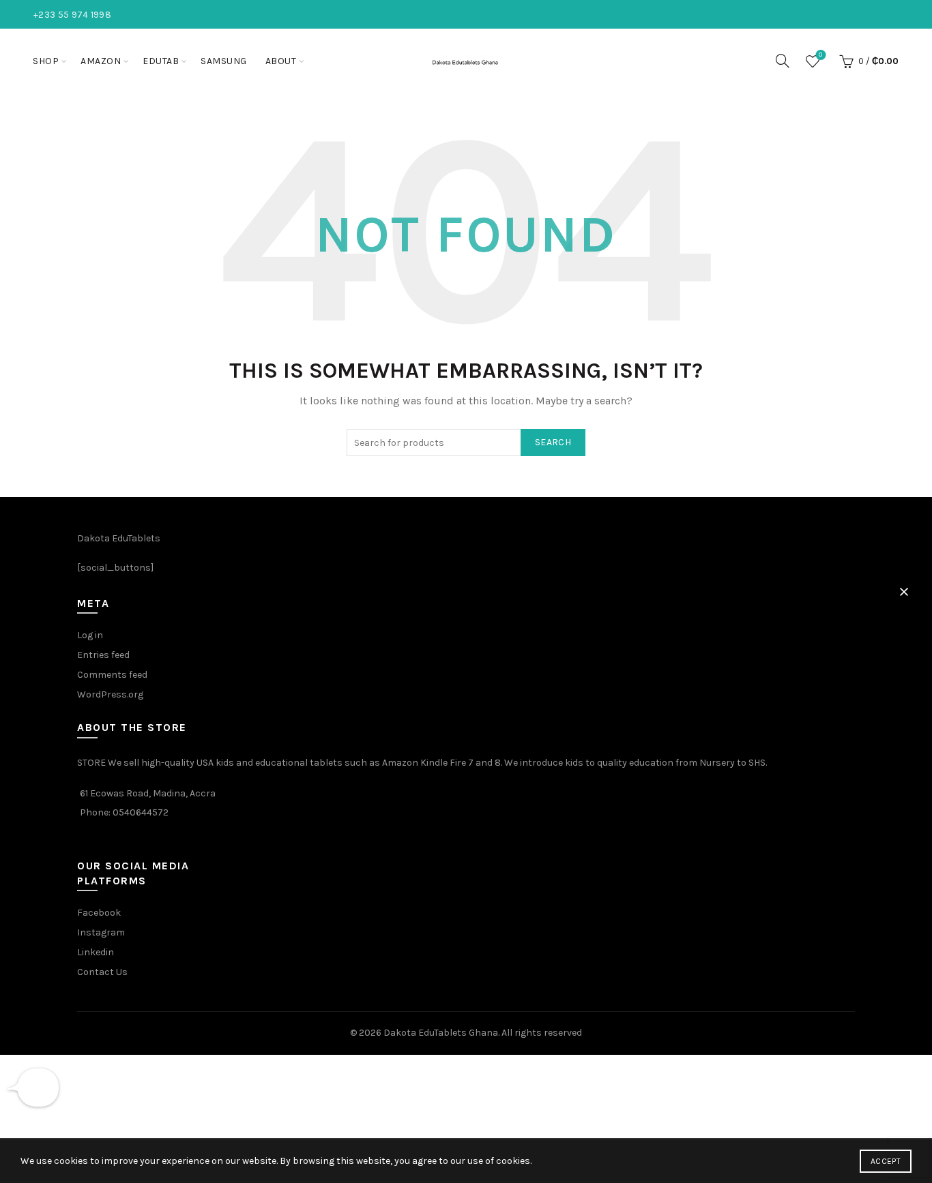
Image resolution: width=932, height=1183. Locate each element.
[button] (904, 591)
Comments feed (112, 674)
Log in (90, 635)
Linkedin (95, 952)
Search (553, 442)
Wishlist (820, 55)
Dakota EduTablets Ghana (440, 1032)
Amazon (101, 61)
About (281, 61)
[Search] (782, 60)
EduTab (161, 61)
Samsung (224, 61)
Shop (46, 61)
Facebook (99, 912)
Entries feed (103, 655)
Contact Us (102, 972)
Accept (886, 1161)
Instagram (101, 932)
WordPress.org (110, 694)
